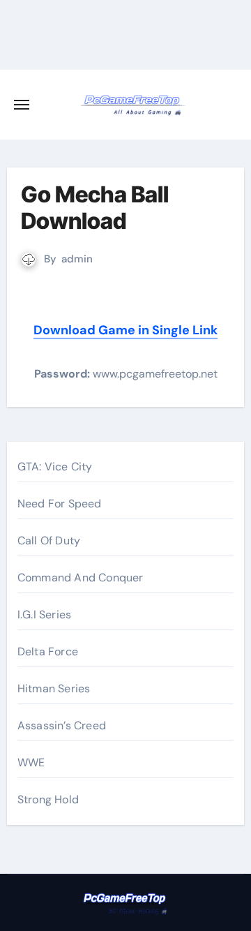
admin (77, 259)
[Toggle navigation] (21, 105)
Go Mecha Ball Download (95, 207)
